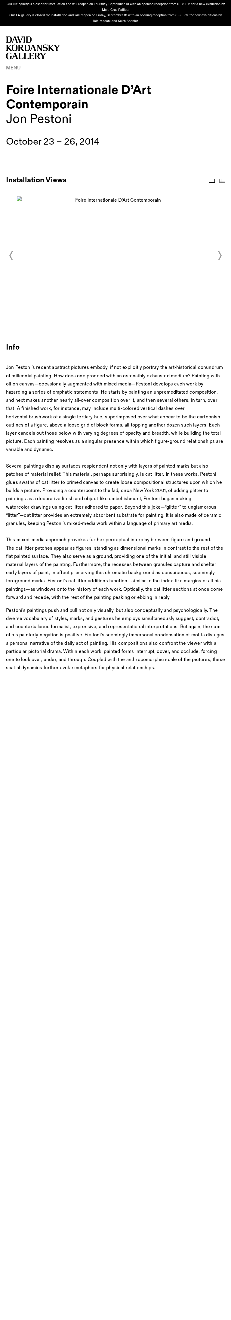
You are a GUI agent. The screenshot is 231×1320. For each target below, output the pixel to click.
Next (219, 255)
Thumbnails (222, 181)
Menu (13, 68)
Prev (11, 255)
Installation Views (212, 181)
